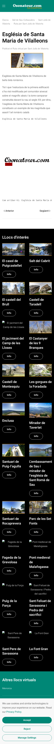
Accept (27, 720)
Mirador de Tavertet (37, 425)
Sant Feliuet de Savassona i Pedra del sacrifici (40, 608)
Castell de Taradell (36, 302)
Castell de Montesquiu (11, 384)
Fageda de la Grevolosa (11, 560)
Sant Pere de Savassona (11, 651)
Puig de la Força (9, 603)
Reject (27, 729)
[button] (3, 6)
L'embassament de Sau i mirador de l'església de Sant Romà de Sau (40, 473)
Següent (44, 211)
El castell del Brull (11, 302)
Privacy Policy (13, 711)
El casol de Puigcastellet (12, 263)
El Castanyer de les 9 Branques (38, 343)
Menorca (7, 688)
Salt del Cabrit (39, 261)
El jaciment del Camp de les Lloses (13, 343)
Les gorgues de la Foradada (40, 384)
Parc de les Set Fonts (40, 521)
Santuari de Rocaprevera (11, 521)
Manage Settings (27, 738)
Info (9, 274)
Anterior (9, 211)
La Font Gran (38, 649)
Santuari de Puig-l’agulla (11, 464)
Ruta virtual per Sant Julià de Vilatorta (30, 48)
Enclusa (8, 420)
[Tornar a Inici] (27, 6)
